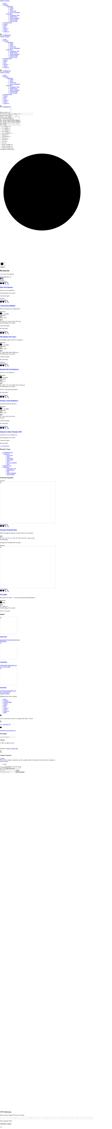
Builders (5, 134)
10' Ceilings (6, 126)
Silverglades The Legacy (8, 337)
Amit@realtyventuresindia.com (8, 690)
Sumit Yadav (3, 636)
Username (2, 767)
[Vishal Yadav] (8, 659)
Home (4, 3)
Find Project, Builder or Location (8, 114)
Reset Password (20, 772)
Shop (8, 464)
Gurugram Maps (7, 22)
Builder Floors (13, 16)
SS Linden (3, 594)
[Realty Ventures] (5, 0)
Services (5, 24)
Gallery (5, 25)
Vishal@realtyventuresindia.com (8, 665)
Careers (5, 30)
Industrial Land (7, 465)
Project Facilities (7, 144)
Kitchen (5, 139)
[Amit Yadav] (8, 684)
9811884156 (3, 641)
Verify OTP (3, 1123)
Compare (2, 758)
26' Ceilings (6, 131)
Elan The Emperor (6, 287)
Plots (8, 471)
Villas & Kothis (14, 19)
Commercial (10, 6)
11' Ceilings (6, 128)
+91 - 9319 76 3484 (5, 667)
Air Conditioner (7, 133)
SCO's (8, 461)
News (4, 27)
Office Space (10, 458)
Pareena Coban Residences (9, 400)
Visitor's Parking (7, 148)
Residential (9, 13)
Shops (11, 9)
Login (17, 770)
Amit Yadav (3, 687)
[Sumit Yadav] (8, 633)
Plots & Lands (13, 21)
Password (2, 768)
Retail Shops (10, 459)
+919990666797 (6, 35)
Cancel (9, 1123)
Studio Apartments (14, 18)
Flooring (5, 138)
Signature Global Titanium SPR (11, 432)
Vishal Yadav (3, 662)
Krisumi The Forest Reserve (9, 369)
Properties (5, 5)
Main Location (4, 112)
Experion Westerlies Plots (8, 530)
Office (8, 456)
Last (8, 446)
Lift (4, 143)
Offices (12, 8)
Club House (6, 136)
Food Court (13, 11)
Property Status (4, 115)
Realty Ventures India (12, 748)
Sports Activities (7, 146)
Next (5, 446)
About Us (5, 28)
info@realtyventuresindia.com (8, 730)
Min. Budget (3, 120)
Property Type (4, 117)
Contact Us (6, 31)
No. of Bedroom (4, 118)
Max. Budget (3, 121)
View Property (4, 281)
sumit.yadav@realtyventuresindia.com (10, 640)
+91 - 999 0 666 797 (5, 692)
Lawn (4, 141)
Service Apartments (15, 12)
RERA (5, 712)
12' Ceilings (6, 130)
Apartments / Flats (14, 15)
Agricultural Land (8, 452)
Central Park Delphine (7, 305)
